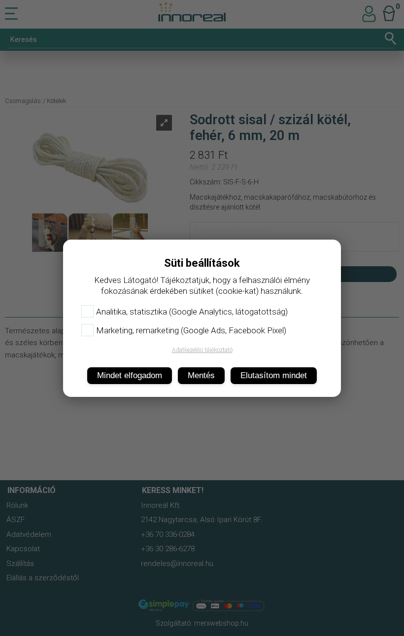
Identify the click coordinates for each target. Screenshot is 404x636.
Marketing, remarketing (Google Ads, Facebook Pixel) (191, 330)
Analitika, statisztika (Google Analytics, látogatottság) (192, 311)
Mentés (201, 375)
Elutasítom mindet (273, 375)
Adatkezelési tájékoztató (202, 350)
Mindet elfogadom (129, 375)
